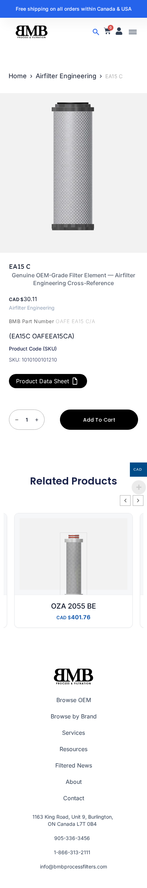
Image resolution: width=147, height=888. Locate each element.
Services (73, 732)
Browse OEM (73, 700)
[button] (132, 32)
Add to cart (99, 419)
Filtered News (73, 765)
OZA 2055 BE (73, 606)
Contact (73, 798)
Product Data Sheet (42, 381)
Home (18, 76)
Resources (73, 749)
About (74, 781)
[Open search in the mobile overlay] (96, 32)
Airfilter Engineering (66, 76)
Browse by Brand (74, 716)
